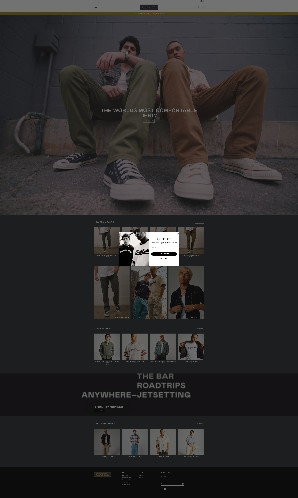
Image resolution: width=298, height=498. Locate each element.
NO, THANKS (164, 258)
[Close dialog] (177, 234)
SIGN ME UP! (164, 254)
